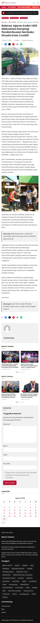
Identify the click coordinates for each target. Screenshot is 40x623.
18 (9, 513)
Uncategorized (24, 594)
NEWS (24, 581)
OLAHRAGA (33, 581)
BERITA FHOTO (7, 565)
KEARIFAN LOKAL (22, 572)
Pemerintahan (14, 18)
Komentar (7, 424)
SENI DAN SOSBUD (14, 591)
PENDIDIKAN (24, 584)
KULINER (21, 578)
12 (14, 510)
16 (35, 510)
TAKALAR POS (28, 591)
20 (20, 513)
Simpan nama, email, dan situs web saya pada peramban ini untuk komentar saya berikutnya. (21, 475)
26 (15, 516)
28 (25, 516)
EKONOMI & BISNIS (24, 7)
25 (9, 516)
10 (4, 510)
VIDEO (34, 594)
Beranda (4, 22)
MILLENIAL (6, 581)
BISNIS (17, 565)
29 (30, 516)
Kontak (4, 612)
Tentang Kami (6, 606)
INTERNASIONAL (8, 572)
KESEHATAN (6, 575)
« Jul (3, 523)
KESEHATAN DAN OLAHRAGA (22, 575)
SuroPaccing (9, 338)
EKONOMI (6, 568)
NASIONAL (5, 18)
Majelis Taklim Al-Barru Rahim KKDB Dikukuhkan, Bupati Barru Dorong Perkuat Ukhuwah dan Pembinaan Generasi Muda (20, 555)
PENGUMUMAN (8, 587)
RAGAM (34, 587)
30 (36, 516)
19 (14, 513)
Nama (5, 446)
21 (25, 513)
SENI (4, 591)
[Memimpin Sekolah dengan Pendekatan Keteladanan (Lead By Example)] (30, 391)
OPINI (4, 584)
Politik (28, 587)
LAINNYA (29, 578)
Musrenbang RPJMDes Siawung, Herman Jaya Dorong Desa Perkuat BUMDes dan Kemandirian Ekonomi (10, 397)
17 (4, 513)
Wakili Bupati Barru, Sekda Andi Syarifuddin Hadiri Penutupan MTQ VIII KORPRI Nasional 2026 (19, 236)
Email (5, 455)
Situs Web (6, 464)
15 (30, 510)
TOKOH (24, 391)
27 (20, 516)
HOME (4, 7)
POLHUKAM (12, 7)
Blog (3, 609)
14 (25, 510)
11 (9, 510)
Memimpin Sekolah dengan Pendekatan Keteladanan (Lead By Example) (29, 395)
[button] (34, 3)
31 (4, 519)
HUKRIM (29, 568)
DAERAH (25, 565)
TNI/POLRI (6, 594)
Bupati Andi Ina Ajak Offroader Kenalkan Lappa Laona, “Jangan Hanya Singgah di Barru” (19, 306)
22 (30, 513)
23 (36, 513)
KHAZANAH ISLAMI (9, 578)
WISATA (5, 597)
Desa (4, 391)
